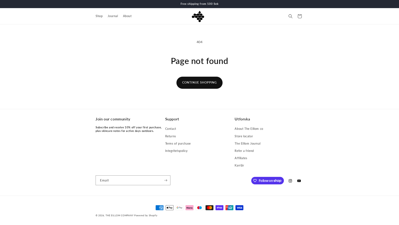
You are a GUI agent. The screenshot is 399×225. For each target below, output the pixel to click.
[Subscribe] (165, 180)
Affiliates (241, 158)
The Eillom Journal (247, 143)
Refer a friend (244, 150)
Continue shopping (199, 82)
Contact (170, 128)
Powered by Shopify (146, 215)
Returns (170, 136)
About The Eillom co (249, 128)
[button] (290, 16)
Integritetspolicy (176, 150)
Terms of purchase (178, 143)
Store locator (244, 136)
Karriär (239, 165)
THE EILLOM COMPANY (120, 215)
